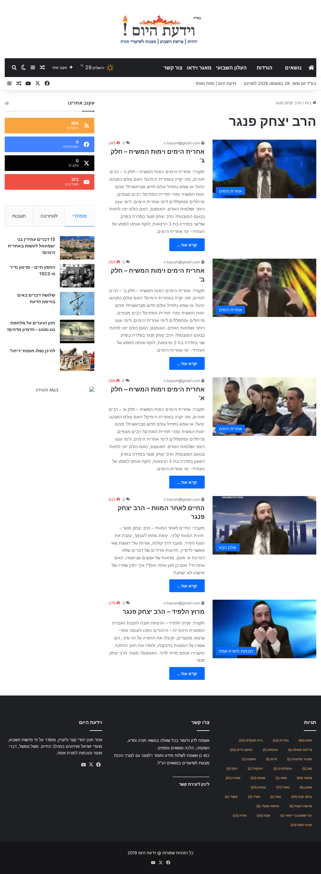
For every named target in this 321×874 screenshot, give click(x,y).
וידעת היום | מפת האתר (215, 83)
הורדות (264, 68)
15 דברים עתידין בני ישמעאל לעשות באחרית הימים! (31, 245)
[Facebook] (98, 764)
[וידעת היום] (160, 29)
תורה (239, 815)
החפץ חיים (241, 749)
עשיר (254, 796)
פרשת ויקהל (300, 806)
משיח (233, 777)
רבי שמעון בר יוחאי (296, 815)
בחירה (280, 740)
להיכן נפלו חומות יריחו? (32, 350)
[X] (91, 764)
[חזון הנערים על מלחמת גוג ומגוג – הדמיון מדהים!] (77, 331)
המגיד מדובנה (299, 759)
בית (309, 102)
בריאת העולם (300, 749)
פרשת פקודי (267, 806)
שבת (263, 815)
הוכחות (270, 749)
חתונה (248, 759)
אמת (305, 740)
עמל (275, 796)
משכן (306, 787)
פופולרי (79, 216)
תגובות (19, 216)
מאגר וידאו (199, 68)
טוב (307, 768)
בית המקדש (250, 740)
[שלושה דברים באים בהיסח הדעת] (77, 303)
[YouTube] (83, 764)
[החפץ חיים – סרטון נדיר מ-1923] (77, 275)
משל (282, 787)
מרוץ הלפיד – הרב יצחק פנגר (164, 611)
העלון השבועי (231, 68)
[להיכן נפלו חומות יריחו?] (77, 359)
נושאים (293, 68)
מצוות (257, 777)
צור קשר (173, 68)
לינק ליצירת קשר (194, 784)
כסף (231, 768)
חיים (271, 759)
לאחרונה (49, 216)
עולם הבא (301, 796)
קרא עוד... (187, 244)
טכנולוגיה (282, 768)
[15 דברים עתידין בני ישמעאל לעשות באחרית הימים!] (77, 248)
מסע (281, 777)
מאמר (304, 777)
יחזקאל (255, 768)
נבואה (258, 787)
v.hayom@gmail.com (182, 143)
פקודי (231, 796)
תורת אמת (301, 824)
